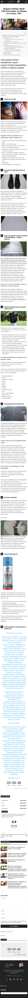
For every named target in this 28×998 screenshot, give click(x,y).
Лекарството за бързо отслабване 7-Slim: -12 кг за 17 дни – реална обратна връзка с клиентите (17, 855)
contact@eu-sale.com (16, 975)
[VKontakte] (17, 979)
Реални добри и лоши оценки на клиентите (12, 54)
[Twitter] (10, 979)
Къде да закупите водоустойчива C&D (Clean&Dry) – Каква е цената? (15, 44)
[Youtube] (21, 979)
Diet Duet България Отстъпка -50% (20, 835)
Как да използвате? (7, 53)
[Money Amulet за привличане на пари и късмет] (4, 861)
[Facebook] (7, 979)
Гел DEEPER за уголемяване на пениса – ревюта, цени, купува (7, 836)
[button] (26, 2)
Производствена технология (9, 48)
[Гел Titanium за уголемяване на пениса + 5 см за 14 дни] (4, 848)
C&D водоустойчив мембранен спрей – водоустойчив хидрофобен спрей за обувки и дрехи (13, 36)
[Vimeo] (14, 979)
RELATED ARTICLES (5, 841)
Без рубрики (3, 850)
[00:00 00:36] (14, 528)
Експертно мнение (7, 52)
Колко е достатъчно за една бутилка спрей (13, 49)
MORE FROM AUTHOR (5, 843)
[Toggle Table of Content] (24, 33)
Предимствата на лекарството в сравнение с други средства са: (14, 40)
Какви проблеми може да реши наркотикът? (12, 45)
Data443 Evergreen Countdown (22, 788)
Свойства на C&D (7, 38)
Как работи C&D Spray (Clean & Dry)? (11, 41)
